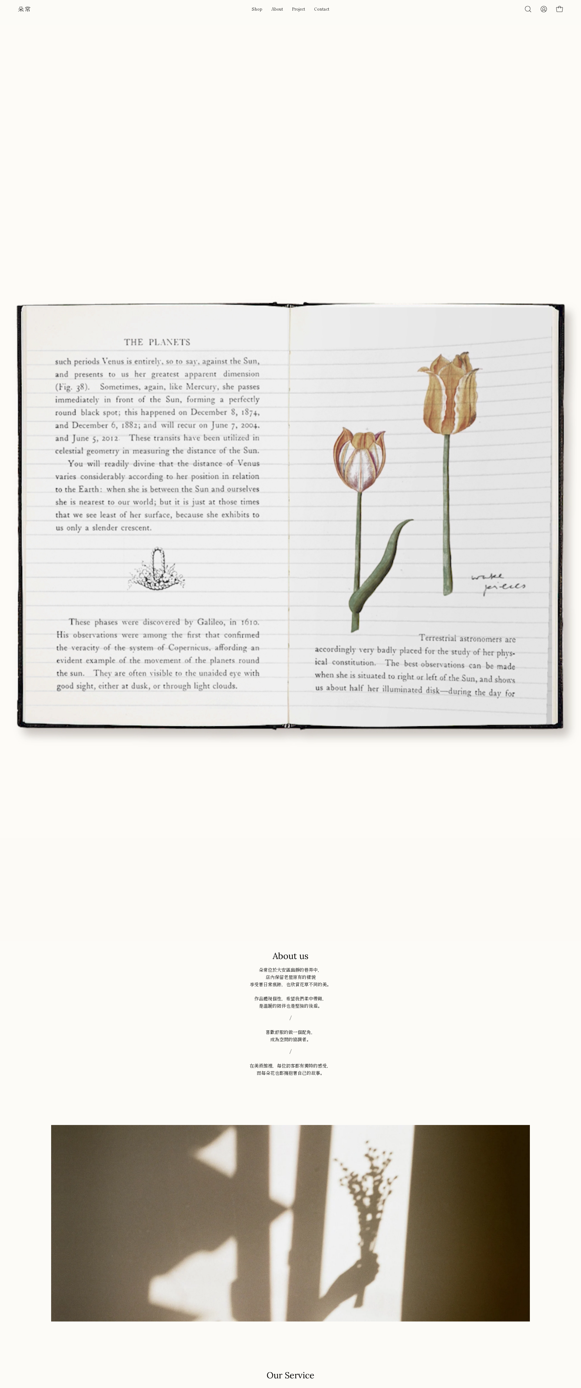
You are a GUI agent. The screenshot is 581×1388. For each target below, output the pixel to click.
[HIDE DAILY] (24, 9)
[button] (257, 9)
